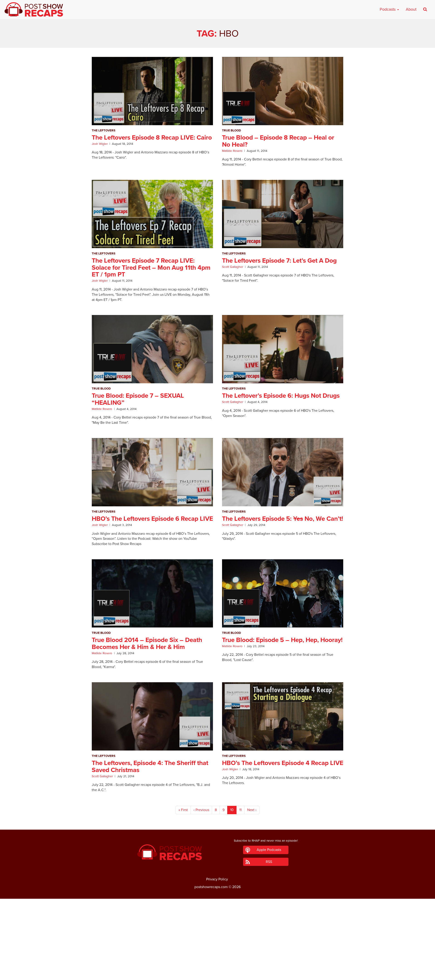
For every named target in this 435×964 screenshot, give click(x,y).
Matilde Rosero (232, 151)
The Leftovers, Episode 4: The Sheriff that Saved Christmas (150, 766)
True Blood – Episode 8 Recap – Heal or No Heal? (278, 141)
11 (240, 810)
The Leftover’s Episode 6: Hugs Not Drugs (281, 396)
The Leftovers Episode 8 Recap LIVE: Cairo (152, 137)
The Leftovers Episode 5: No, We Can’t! (282, 519)
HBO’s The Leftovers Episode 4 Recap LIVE (282, 763)
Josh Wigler (100, 144)
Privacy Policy (217, 879)
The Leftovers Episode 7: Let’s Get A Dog (279, 260)
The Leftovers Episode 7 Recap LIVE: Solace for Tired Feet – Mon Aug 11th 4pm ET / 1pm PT (151, 268)
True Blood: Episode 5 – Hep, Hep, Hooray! (282, 640)
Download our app (217, 958)
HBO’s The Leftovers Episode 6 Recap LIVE (152, 519)
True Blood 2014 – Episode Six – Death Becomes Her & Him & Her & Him (147, 643)
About (411, 9)
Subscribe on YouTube (217, 948)
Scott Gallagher (232, 267)
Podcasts (388, 9)
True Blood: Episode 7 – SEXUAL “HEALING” (138, 399)
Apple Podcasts (269, 850)
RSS (269, 862)
